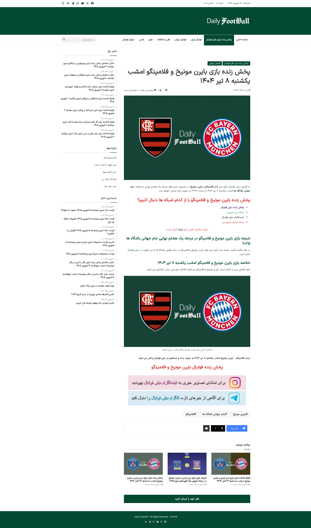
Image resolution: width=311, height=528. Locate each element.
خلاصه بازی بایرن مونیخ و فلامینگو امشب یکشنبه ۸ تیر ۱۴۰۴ (203, 263)
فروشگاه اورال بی (109, 179)
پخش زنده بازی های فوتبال (219, 39)
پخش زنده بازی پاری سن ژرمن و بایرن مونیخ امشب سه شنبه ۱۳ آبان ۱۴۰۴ (145, 479)
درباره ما (220, 3)
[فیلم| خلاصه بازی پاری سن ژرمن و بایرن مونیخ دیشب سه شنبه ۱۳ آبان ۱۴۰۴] (230, 464)
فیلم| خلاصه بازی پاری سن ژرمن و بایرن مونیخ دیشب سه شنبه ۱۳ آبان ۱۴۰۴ (231, 479)
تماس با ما (208, 3)
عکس (141, 39)
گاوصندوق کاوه (110, 158)
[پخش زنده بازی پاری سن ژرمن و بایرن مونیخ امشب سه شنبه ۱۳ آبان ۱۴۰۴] (143, 464)
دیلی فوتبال (235, 187)
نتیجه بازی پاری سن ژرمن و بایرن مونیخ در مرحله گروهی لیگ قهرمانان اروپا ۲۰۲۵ (188, 479)
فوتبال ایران (196, 39)
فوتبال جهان (180, 39)
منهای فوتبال (128, 39)
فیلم (150, 39)
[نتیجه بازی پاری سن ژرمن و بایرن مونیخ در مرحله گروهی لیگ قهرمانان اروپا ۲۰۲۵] (187, 464)
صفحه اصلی (242, 39)
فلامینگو (190, 414)
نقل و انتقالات (163, 39)
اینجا (180, 230)
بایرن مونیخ (239, 414)
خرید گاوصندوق (110, 172)
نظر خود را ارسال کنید (187, 499)
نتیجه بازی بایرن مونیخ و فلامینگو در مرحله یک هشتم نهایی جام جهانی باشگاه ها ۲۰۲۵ (188, 241)
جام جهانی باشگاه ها (213, 414)
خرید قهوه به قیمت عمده (105, 165)
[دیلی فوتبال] (228, 21)
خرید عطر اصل (110, 186)
